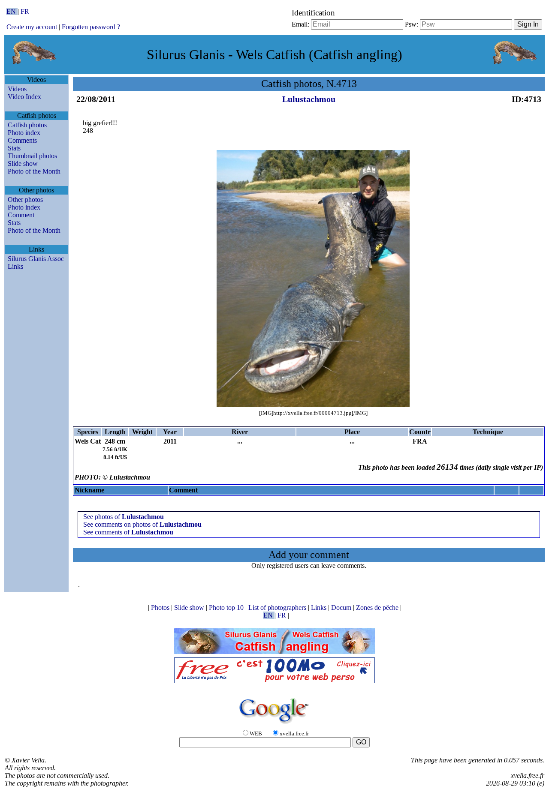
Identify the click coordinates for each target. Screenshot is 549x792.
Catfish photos (27, 125)
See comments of (128, 532)
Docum (342, 607)
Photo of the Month (34, 171)
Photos (161, 607)
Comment (21, 215)
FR (25, 11)
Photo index (24, 132)
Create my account (31, 26)
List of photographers (278, 607)
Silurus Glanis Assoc (36, 258)
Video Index (24, 96)
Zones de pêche (378, 607)
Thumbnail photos (32, 155)
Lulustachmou (308, 99)
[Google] (274, 724)
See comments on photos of (142, 524)
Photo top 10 (227, 607)
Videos (17, 89)
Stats (14, 148)
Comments (22, 140)
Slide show (23, 163)
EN (12, 11)
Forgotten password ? (91, 26)
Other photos (25, 199)
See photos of (123, 516)
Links (15, 266)
